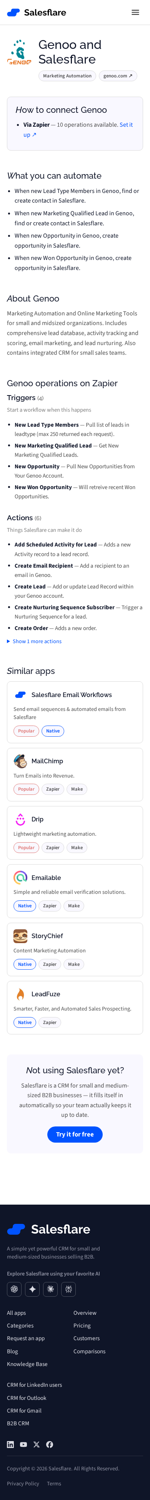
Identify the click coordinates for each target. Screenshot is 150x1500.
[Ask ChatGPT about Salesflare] (14, 1289)
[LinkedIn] (10, 1444)
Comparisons (89, 1351)
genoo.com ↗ (118, 75)
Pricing (82, 1325)
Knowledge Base (27, 1364)
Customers (86, 1338)
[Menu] (135, 12)
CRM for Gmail (24, 1410)
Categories (20, 1325)
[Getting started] (23, 1444)
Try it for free (75, 1134)
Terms (54, 1484)
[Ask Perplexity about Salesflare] (68, 1289)
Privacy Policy (23, 1484)
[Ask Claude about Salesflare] (50, 1289)
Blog (12, 1351)
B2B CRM (18, 1423)
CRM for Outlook (27, 1398)
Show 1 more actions (37, 641)
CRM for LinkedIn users (34, 1385)
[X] (36, 1444)
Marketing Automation (67, 75)
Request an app (26, 1338)
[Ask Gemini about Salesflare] (32, 1289)
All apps (16, 1313)
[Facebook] (49, 1444)
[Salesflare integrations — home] (37, 12)
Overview (85, 1313)
